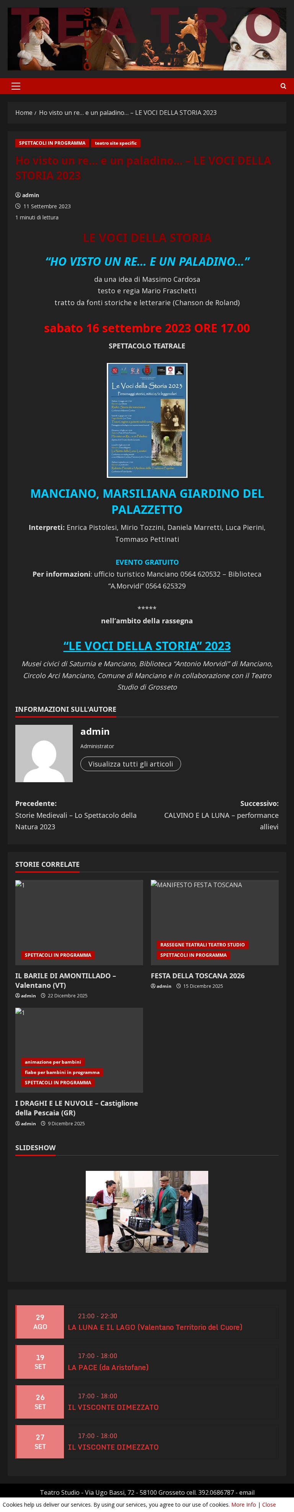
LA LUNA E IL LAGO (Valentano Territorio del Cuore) (155, 1327)
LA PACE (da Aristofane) (108, 1367)
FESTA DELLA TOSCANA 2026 (198, 975)
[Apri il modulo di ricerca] (283, 86)
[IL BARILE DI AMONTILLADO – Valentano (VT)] (79, 922)
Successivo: (221, 815)
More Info (243, 1504)
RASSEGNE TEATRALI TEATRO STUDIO (202, 945)
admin (30, 195)
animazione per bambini (53, 1062)
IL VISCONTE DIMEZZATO (113, 1407)
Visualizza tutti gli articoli (130, 763)
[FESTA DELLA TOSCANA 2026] (215, 922)
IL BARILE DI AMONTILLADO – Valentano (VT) (65, 980)
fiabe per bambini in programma (62, 1072)
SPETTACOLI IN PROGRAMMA (52, 143)
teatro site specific (116, 143)
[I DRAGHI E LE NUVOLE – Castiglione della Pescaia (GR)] (79, 1050)
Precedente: (76, 815)
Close (269, 1504)
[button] (16, 86)
